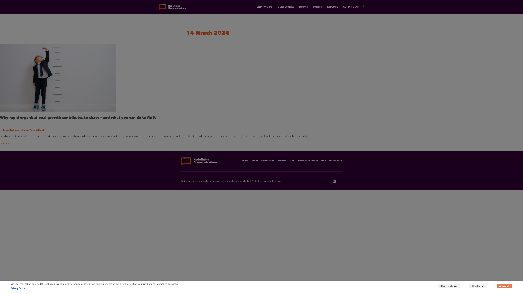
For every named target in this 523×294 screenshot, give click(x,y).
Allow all (504, 286)
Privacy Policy (18, 288)
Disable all (478, 286)
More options (449, 286)
